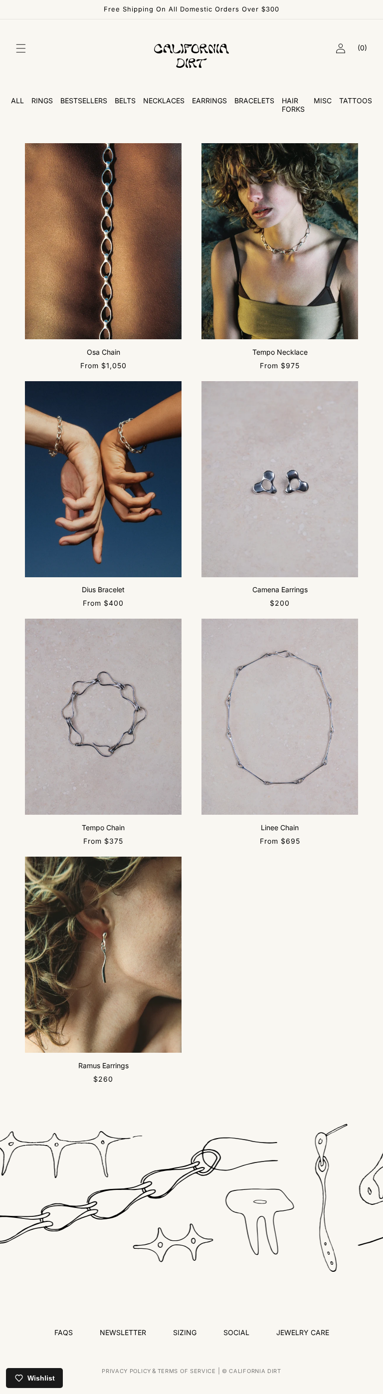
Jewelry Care (302, 1332)
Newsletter (123, 1332)
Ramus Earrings (103, 1065)
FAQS (63, 1332)
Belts (125, 100)
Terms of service (187, 1371)
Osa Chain (103, 352)
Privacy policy (126, 1371)
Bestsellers (83, 100)
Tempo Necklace (280, 352)
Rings (42, 100)
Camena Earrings (280, 589)
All (17, 100)
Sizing (184, 1332)
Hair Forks (293, 104)
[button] (21, 48)
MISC (323, 100)
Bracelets (254, 100)
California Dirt (255, 1371)
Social (236, 1332)
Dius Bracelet (103, 589)
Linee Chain (280, 827)
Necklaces (164, 100)
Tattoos (355, 100)
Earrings (209, 100)
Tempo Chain (103, 827)
